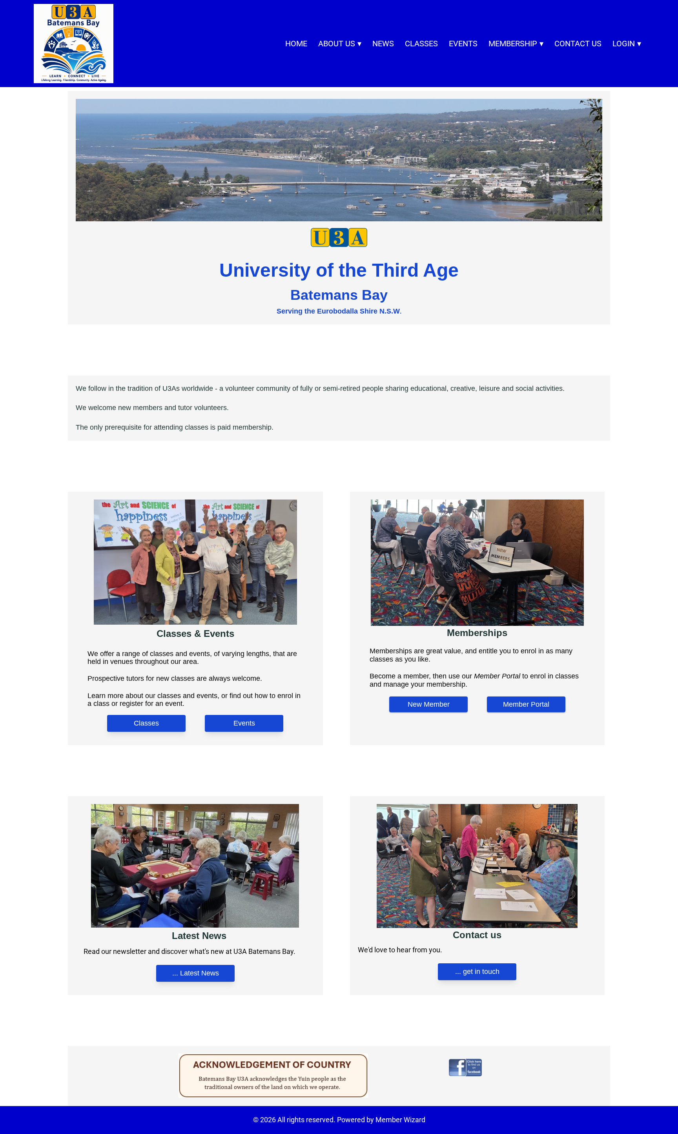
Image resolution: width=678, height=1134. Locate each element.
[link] (73, 43)
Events (244, 723)
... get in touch (477, 971)
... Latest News (195, 973)
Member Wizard (400, 1120)
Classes (146, 723)
